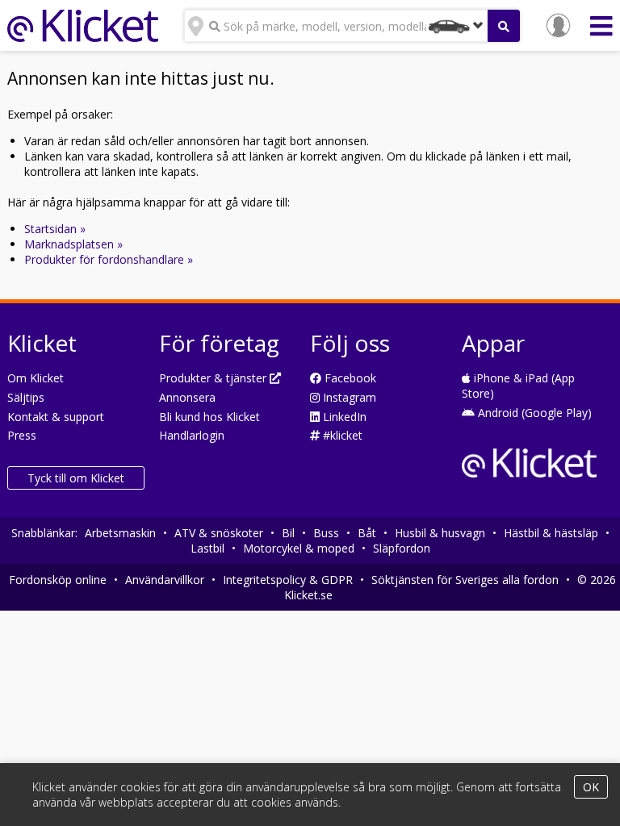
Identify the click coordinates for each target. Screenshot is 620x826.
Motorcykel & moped (298, 548)
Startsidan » (55, 228)
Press (21, 435)
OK (591, 787)
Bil (288, 532)
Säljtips (25, 397)
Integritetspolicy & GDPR (288, 579)
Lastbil (207, 548)
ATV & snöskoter (218, 532)
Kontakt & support (55, 416)
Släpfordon (401, 548)
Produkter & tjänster (214, 378)
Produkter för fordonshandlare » (108, 259)
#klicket (341, 435)
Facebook (348, 378)
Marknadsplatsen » (73, 244)
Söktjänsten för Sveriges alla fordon (465, 579)
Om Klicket (35, 378)
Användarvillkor (164, 579)
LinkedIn (343, 416)
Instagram (348, 397)
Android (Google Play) (533, 412)
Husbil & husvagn (440, 532)
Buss (326, 532)
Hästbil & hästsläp (551, 532)
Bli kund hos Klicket (209, 416)
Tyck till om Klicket (75, 478)
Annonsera (187, 397)
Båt (367, 532)
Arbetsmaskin (120, 532)
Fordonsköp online (58, 579)
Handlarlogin (191, 435)
